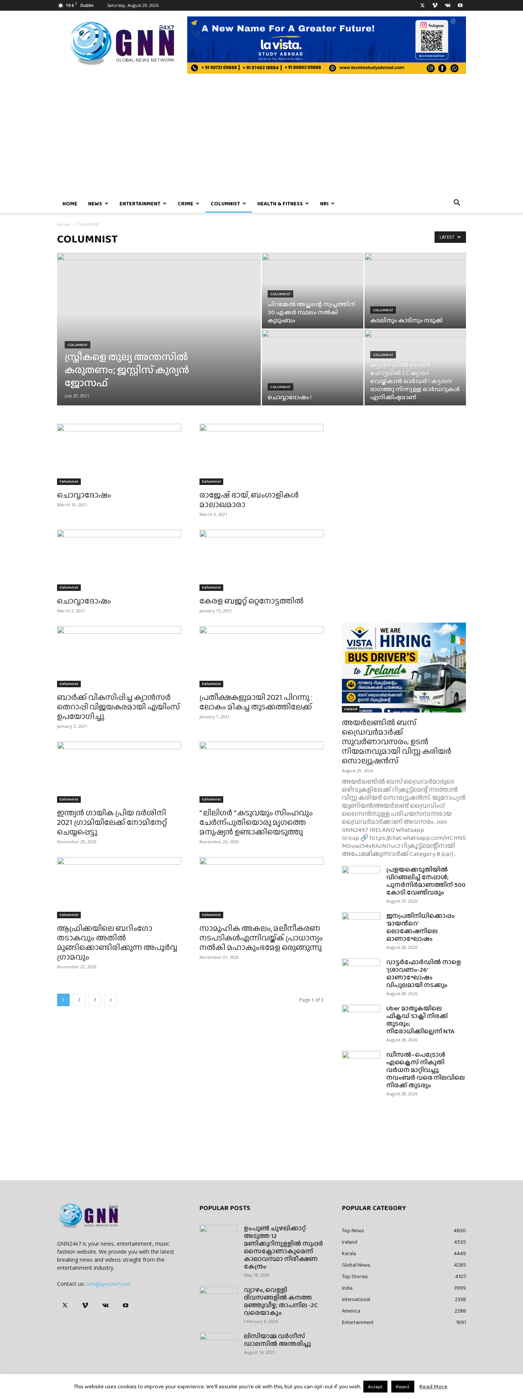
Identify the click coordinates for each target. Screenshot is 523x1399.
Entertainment (139, 203)
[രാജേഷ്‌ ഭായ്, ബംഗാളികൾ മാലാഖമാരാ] (261, 454)
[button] (457, 204)
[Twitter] (422, 5)
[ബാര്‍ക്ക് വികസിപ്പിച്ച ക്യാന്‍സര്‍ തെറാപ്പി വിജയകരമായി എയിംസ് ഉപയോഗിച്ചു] (119, 656)
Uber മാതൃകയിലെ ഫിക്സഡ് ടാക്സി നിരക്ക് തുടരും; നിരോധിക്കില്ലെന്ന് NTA (420, 1020)
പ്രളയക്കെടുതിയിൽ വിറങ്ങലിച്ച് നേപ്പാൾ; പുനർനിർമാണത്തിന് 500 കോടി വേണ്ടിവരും (426, 881)
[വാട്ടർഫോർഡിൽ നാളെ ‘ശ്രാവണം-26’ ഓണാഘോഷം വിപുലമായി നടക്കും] (361, 971)
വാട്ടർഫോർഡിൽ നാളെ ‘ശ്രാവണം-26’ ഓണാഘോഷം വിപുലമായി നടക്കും (423, 973)
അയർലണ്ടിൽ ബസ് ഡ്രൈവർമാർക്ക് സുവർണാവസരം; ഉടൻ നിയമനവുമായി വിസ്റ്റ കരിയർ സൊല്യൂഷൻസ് (396, 741)
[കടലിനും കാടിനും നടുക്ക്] (415, 291)
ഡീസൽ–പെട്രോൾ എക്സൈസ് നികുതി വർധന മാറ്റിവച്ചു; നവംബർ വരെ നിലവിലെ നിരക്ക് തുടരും (425, 1070)
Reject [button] (403, 1386)
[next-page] (110, 1000)
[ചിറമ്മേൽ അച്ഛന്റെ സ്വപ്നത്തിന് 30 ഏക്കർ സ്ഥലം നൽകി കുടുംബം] (312, 291)
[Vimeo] (435, 5)
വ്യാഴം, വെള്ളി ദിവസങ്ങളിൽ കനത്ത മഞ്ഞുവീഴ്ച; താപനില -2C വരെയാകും (281, 1301)
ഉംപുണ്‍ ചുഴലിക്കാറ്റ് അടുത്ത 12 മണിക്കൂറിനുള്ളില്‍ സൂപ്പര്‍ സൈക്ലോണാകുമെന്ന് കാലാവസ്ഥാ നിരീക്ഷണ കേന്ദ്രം (283, 1247)
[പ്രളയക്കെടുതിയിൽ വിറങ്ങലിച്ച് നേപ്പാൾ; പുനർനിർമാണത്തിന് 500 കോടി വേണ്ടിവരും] (361, 879)
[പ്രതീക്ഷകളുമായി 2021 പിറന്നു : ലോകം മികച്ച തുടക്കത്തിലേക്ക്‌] (261, 656)
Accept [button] (375, 1386)
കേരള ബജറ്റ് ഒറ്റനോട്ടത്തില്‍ (251, 601)
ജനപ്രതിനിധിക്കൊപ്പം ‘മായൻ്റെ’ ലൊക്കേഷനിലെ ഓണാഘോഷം (420, 927)
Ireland (350, 709)
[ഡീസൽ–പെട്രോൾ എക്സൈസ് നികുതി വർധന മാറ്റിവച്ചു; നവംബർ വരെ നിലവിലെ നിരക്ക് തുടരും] (361, 1064)
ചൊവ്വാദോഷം (84, 495)
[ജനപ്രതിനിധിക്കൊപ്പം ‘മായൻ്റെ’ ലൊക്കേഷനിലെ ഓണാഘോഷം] (361, 925)
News (95, 203)
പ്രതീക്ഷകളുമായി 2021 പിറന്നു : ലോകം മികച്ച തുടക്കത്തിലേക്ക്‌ (255, 702)
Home (69, 203)
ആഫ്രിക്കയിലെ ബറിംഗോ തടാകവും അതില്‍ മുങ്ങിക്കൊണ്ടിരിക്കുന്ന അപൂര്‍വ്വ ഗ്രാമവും (117, 942)
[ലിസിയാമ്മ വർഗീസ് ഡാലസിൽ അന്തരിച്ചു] (218, 1345)
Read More (433, 1386)
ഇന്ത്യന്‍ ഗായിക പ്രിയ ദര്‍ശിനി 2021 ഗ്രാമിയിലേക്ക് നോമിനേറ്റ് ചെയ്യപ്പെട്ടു (112, 822)
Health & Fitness (280, 203)
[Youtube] (460, 5)
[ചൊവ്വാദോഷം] (119, 454)
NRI (324, 203)
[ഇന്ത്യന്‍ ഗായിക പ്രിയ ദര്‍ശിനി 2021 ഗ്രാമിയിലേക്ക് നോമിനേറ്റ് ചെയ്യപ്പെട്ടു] (119, 772)
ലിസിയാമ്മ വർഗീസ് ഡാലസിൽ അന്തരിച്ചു (277, 1340)
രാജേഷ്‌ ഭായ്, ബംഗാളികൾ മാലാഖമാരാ (249, 499)
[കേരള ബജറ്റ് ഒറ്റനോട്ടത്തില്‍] (261, 560)
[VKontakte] (447, 5)
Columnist (225, 203)
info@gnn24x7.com (109, 1284)
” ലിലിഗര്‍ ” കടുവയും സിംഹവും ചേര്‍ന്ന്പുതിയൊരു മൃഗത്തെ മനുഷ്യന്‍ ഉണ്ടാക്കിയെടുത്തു (256, 822)
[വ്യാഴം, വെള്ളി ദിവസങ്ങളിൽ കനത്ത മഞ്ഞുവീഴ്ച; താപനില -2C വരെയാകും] (218, 1299)
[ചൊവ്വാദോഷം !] (312, 367)
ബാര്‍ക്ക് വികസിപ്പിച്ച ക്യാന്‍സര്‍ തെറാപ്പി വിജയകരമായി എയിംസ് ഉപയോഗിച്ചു (118, 706)
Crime (185, 203)
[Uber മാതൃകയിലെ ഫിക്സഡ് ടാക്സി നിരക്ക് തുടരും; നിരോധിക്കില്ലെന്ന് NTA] (361, 1018)
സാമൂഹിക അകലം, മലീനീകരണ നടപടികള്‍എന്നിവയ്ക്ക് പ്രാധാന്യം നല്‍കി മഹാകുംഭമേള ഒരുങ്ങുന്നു (261, 937)
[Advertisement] (261, 136)
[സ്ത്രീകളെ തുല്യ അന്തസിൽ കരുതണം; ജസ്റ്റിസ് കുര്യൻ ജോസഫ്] (159, 341)
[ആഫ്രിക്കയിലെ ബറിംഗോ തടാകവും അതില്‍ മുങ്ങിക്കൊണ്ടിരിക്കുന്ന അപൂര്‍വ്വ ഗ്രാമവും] (119, 887)
